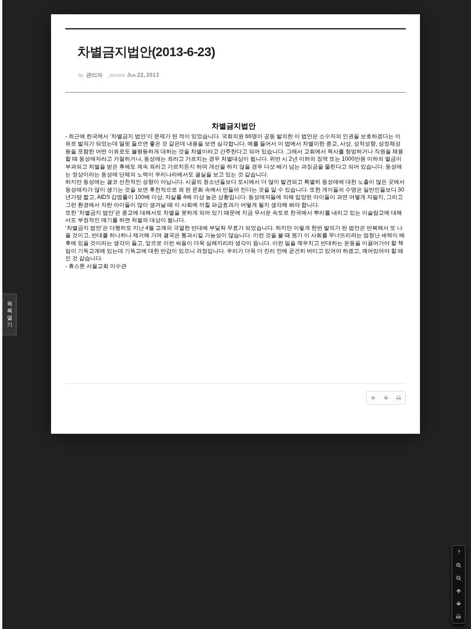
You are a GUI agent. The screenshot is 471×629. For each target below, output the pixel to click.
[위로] (458, 590)
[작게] (458, 577)
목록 (9, 314)
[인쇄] (458, 616)
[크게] (458, 565)
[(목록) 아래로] (458, 603)
